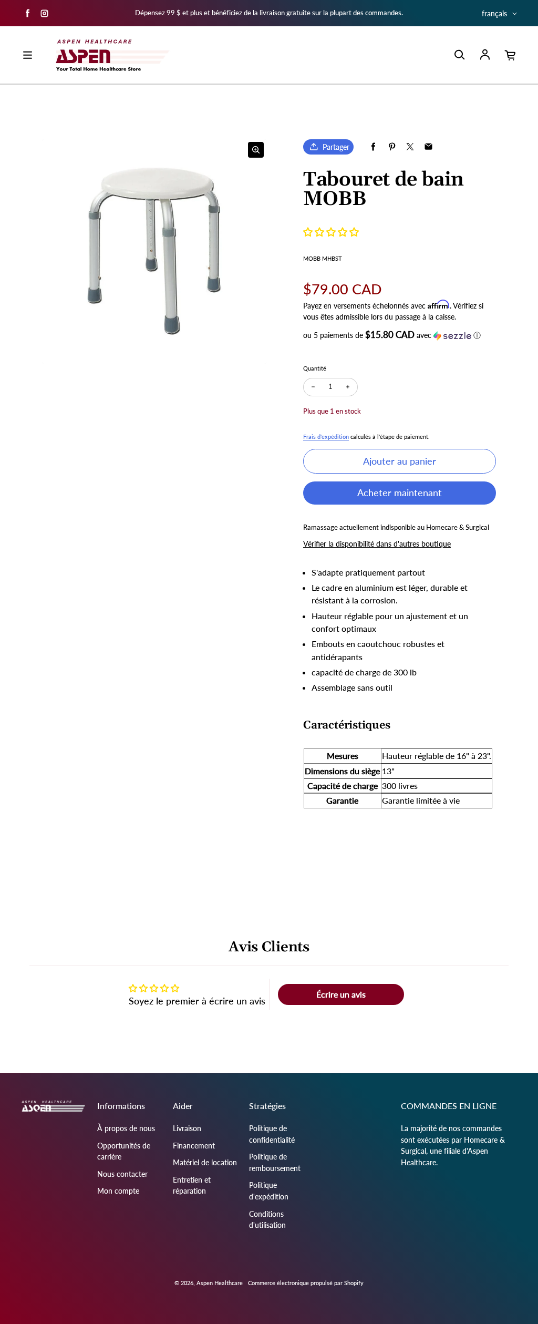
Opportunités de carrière (123, 1151)
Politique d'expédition (268, 1191)
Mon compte (118, 1190)
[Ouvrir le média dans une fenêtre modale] (256, 150)
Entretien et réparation (192, 1185)
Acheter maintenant (399, 492)
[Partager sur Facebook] (373, 146)
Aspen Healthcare (219, 1282)
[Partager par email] (428, 146)
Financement (194, 1145)
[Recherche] (459, 55)
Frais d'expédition (326, 436)
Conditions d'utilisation (267, 1219)
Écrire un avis (341, 994)
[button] (331, 232)
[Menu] (27, 55)
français (494, 13)
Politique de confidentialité (272, 1134)
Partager (336, 146)
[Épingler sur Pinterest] (391, 146)
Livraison (187, 1128)
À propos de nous (126, 1128)
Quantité (314, 368)
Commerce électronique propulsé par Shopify (306, 1282)
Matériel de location (205, 1162)
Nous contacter (122, 1173)
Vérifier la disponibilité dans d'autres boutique (377, 543)
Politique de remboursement (275, 1162)
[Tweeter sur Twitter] (410, 146)
